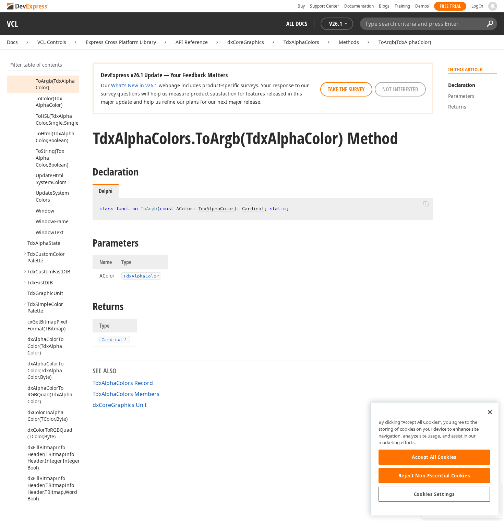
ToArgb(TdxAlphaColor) (405, 42)
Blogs (384, 6)
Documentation (359, 6)
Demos (422, 6)
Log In (477, 6)
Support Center (324, 6)
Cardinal (253, 208)
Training (402, 6)
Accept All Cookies (434, 457)
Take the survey (346, 89)
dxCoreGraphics (245, 42)
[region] (434, 459)
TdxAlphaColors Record (123, 383)
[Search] (489, 24)
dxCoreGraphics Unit (120, 405)
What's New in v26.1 (134, 85)
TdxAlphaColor (216, 208)
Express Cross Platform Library (121, 42)
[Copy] (425, 203)
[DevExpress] (28, 7)
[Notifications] (492, 6)
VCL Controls (51, 42)
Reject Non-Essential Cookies (434, 476)
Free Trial (450, 6)
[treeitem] (55, 84)
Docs (12, 42)
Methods (349, 42)
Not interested (400, 89)
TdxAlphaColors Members (126, 394)
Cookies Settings (434, 494)
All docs (296, 23)
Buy (301, 6)
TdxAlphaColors (301, 42)
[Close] (489, 412)
